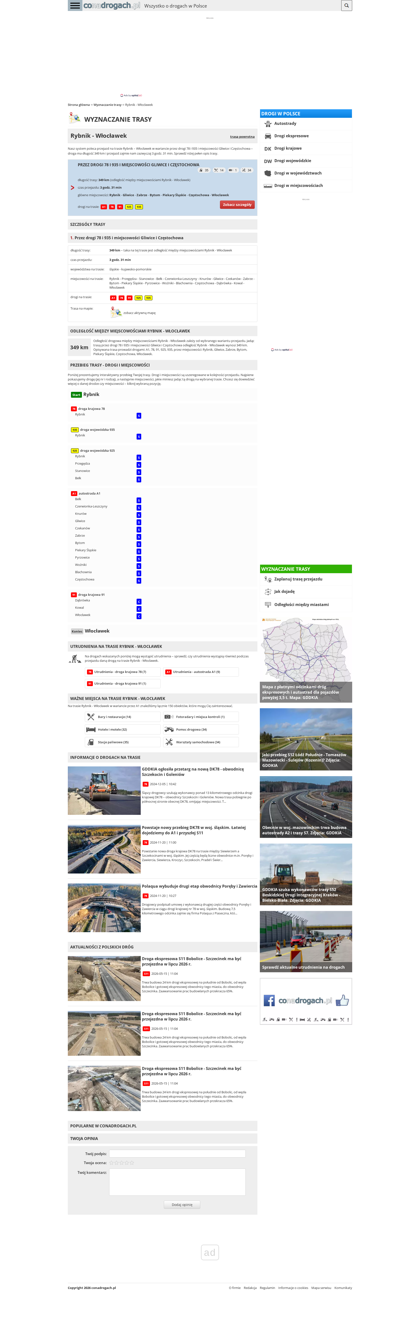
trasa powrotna (242, 136)
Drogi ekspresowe (291, 135)
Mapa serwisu (321, 1288)
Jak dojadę (284, 591)
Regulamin (267, 1288)
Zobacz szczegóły (237, 204)
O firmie (235, 1288)
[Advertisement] (210, 57)
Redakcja (250, 1288)
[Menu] (75, 5)
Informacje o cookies (293, 1288)
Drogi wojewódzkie (292, 160)
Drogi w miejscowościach (298, 185)
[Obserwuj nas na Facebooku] (306, 1023)
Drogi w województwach (297, 173)
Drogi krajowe (287, 148)
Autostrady (284, 123)
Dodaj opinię (182, 1204)
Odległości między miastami (301, 604)
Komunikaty (343, 1288)
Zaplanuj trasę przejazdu (298, 579)
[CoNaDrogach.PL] (111, 10)
